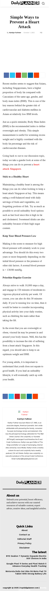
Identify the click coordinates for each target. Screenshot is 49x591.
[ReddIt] (36, 75)
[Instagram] (24, 463)
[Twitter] (12, 75)
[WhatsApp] (24, 75)
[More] (42, 75)
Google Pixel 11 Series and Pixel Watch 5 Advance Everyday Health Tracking (26, 564)
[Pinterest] (18, 75)
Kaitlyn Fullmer (15, 33)
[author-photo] (24, 414)
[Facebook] (6, 75)
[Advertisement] (24, 53)
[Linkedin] (30, 75)
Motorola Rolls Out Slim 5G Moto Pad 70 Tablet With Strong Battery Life (26, 572)
